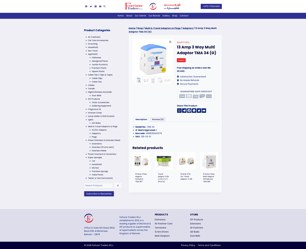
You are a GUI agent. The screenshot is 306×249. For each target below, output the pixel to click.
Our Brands (154, 15)
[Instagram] (95, 6)
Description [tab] (141, 119)
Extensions (160, 219)
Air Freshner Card (163, 223)
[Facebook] (86, 6)
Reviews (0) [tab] (158, 119)
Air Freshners (196, 227)
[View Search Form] (104, 6)
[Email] (100, 6)
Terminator (160, 227)
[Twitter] (91, 6)
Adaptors (183, 42)
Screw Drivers (162, 231)
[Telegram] (184, 110)
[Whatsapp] (179, 110)
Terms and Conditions (209, 245)
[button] (170, 42)
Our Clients (140, 15)
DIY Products (196, 219)
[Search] (117, 185)
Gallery (166, 15)
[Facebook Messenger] (194, 110)
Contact (184, 15)
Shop (174, 15)
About (129, 15)
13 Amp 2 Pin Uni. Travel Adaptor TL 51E (186, 176)
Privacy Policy (188, 245)
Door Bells (195, 235)
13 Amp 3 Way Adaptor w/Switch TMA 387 (141, 178)
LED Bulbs (194, 231)
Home (121, 15)
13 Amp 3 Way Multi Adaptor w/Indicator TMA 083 (209, 178)
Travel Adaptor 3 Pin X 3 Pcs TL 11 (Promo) (163, 178)
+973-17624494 (211, 6)
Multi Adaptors (162, 235)
